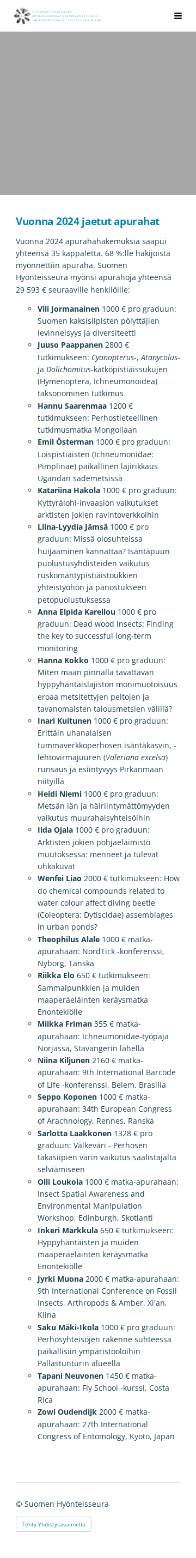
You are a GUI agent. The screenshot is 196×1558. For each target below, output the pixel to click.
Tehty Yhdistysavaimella (53, 1524)
